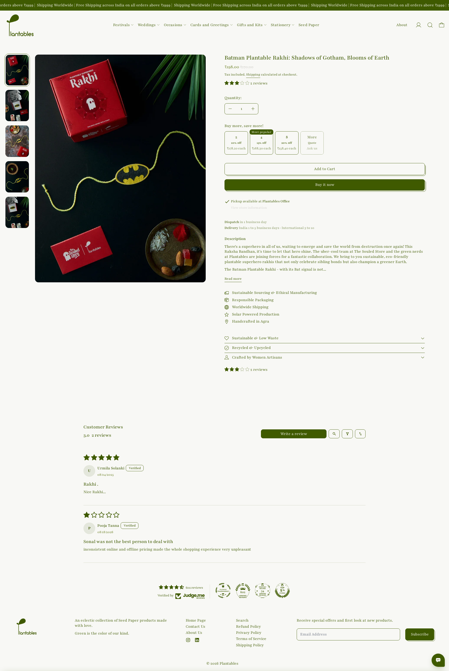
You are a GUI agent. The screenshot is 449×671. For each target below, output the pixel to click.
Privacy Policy (248, 632)
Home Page (196, 620)
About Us (194, 632)
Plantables (229, 663)
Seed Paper (309, 25)
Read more (233, 278)
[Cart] (441, 25)
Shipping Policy (250, 645)
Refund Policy (248, 626)
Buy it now (324, 184)
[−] (229, 108)
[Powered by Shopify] (418, 25)
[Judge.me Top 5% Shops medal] (282, 590)
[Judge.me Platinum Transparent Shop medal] (223, 590)
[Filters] (347, 433)
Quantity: (233, 97)
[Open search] (334, 433)
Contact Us (195, 626)
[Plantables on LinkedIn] (197, 640)
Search (242, 620)
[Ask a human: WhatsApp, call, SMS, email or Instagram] (438, 660)
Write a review (293, 433)
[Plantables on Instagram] (188, 640)
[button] (430, 25)
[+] (253, 108)
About (401, 25)
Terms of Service (251, 638)
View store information (249, 208)
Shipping (253, 74)
